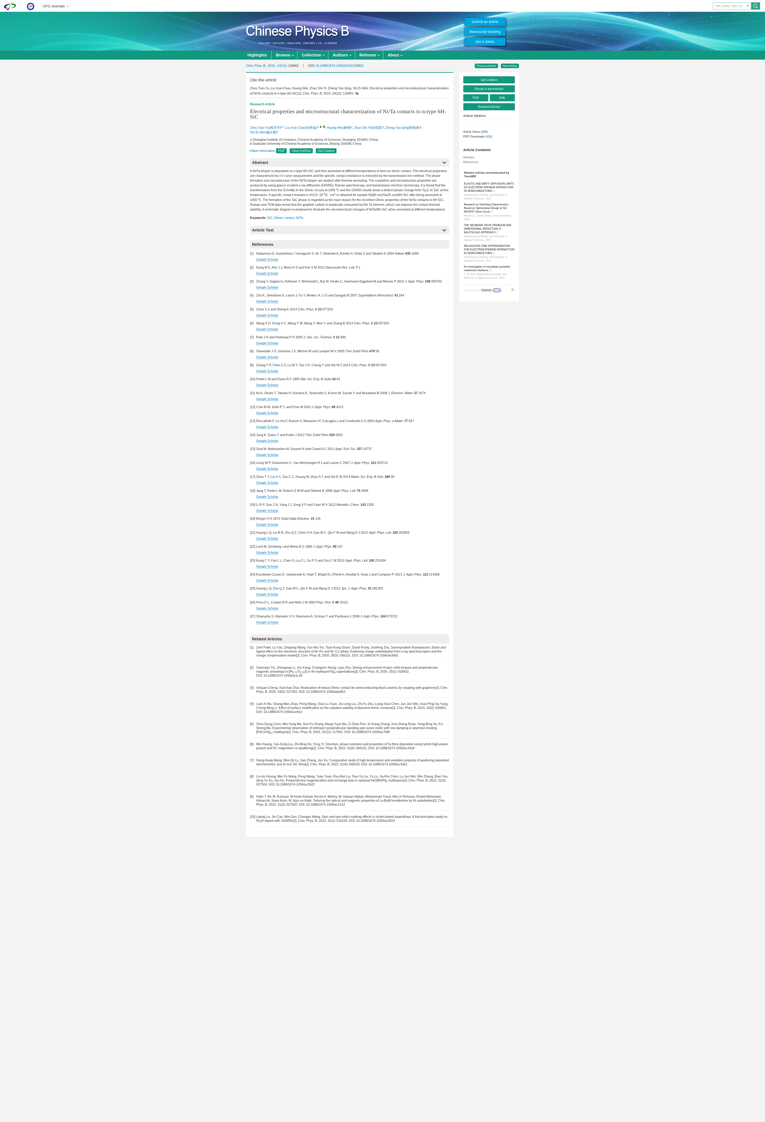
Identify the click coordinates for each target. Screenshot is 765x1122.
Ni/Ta (299, 217)
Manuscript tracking (484, 32)
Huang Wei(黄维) (339, 127)
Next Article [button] (510, 65)
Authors (340, 55)
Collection (311, 55)
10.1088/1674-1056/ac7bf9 (371, 732)
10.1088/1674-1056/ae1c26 (282, 675)
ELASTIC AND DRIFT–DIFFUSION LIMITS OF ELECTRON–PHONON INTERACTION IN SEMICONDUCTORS (489, 187)
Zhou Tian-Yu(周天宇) (265, 127)
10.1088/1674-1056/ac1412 (325, 804)
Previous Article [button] (486, 65)
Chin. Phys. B (255, 65)
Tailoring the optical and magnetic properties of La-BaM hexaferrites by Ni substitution (373, 800)
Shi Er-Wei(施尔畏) (263, 132)
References (470, 162)
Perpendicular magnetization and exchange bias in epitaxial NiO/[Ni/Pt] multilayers (345, 780)
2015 (271, 65)
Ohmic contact (284, 217)
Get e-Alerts (484, 42)
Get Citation (326, 151)
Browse (283, 55)
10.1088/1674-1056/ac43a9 (395, 748)
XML (502, 97)
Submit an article (485, 22)
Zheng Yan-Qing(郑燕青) (402, 127)
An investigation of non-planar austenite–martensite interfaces (487, 268)
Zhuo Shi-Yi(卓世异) (368, 127)
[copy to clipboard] (356, 93)
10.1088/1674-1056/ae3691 (378, 655)
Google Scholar (267, 259)
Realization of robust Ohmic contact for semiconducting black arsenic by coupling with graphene (368, 687)
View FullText (301, 151)
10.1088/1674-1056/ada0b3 (325, 691)
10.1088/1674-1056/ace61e (282, 712)
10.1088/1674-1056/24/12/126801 (340, 65)
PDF (281, 151)
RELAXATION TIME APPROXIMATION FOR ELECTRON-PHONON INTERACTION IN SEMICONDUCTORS (489, 249)
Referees (367, 55)
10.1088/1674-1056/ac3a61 (387, 764)
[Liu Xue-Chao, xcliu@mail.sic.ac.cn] (321, 126)
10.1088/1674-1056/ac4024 (375, 820)
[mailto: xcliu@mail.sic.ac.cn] (324, 126)
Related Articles (489, 106)
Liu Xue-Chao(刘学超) (301, 127)
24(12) (281, 65)
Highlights (257, 55)
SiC (270, 217)
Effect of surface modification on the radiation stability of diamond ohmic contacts (335, 708)
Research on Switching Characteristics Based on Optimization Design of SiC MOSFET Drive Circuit (486, 208)
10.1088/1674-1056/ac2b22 (295, 784)
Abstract (468, 157)
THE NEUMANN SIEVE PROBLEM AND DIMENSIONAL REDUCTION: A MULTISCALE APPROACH (487, 229)
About (393, 55)
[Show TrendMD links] (512, 289)
